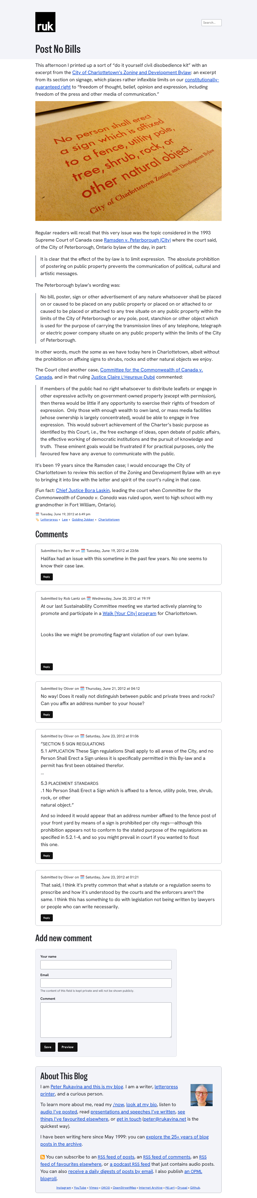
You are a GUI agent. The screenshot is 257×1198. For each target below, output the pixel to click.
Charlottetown (109, 519)
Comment (47, 998)
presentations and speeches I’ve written (133, 1112)
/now (118, 1104)
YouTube (80, 1188)
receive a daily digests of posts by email (110, 1171)
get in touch (129, 1119)
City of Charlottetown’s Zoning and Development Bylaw (131, 72)
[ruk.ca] (128, 22)
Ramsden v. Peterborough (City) (137, 240)
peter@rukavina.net (165, 1119)
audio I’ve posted (58, 1112)
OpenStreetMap (124, 1188)
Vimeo (93, 1188)
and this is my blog (87, 1086)
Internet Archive (151, 1188)
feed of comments (166, 1157)
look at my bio (141, 1104)
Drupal (182, 1188)
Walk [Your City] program (129, 613)
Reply (46, 576)
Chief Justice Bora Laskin (83, 490)
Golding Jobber (83, 519)
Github (195, 1188)
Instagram (63, 1188)
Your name (48, 956)
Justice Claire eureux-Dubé (123, 377)
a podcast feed (130, 1164)
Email (44, 975)
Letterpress (49, 519)
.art (170, 1188)
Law (65, 519)
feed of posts (116, 1157)
